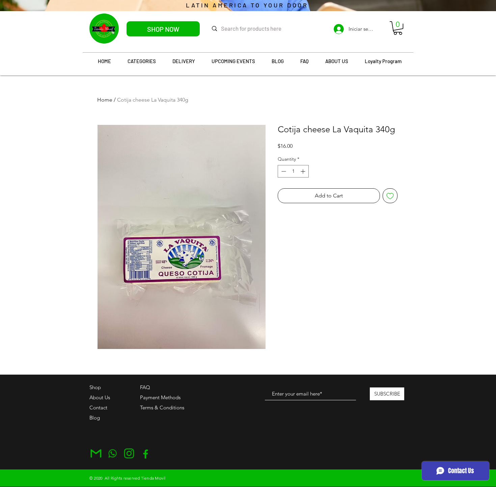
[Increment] (303, 171)
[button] (398, 28)
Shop (95, 387)
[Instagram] (129, 453)
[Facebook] (145, 453)
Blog (94, 417)
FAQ (145, 387)
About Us (99, 397)
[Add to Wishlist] (390, 195)
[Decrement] (283, 171)
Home (104, 100)
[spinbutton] (293, 171)
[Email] (96, 453)
